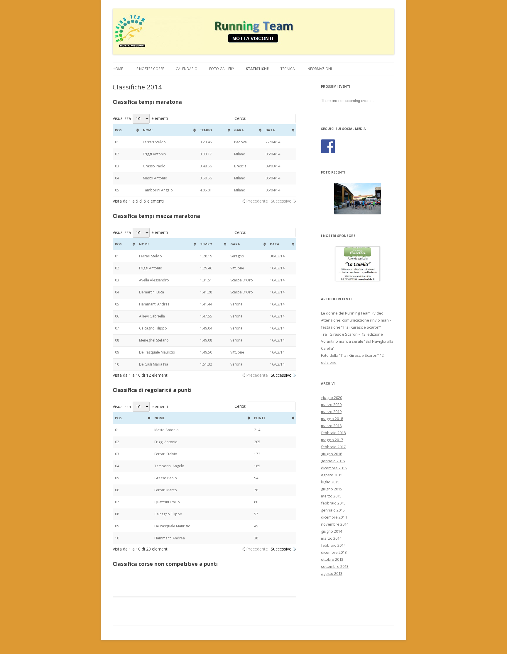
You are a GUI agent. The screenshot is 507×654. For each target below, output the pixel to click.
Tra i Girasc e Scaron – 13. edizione (352, 334)
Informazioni (319, 68)
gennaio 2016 (333, 460)
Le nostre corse (149, 68)
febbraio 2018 (333, 432)
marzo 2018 (331, 425)
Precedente (257, 201)
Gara (239, 130)
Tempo (206, 130)
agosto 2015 (331, 475)
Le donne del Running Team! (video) (352, 313)
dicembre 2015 (334, 467)
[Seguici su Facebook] (328, 146)
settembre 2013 (335, 566)
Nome (148, 130)
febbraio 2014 (333, 545)
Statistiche (257, 68)
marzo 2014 (331, 538)
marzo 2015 (331, 496)
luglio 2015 (330, 482)
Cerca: (240, 118)
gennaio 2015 (333, 510)
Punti (259, 418)
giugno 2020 (331, 397)
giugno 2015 (331, 489)
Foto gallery (221, 68)
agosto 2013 (331, 573)
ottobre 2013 (332, 559)
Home (118, 68)
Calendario (186, 68)
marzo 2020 (331, 404)
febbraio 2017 (333, 446)
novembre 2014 (335, 524)
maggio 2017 (332, 439)
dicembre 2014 (334, 517)
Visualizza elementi (140, 118)
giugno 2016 (331, 453)
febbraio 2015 (333, 503)
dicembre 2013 (334, 552)
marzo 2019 (331, 411)
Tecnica (287, 68)
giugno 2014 (331, 531)
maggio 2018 (332, 418)
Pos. (119, 130)
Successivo (281, 201)
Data (270, 130)
